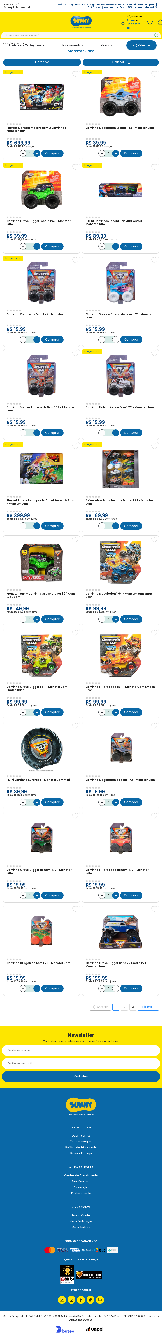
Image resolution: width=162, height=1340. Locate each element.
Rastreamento (81, 1193)
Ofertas (144, 45)
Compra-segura (81, 1141)
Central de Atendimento (81, 1175)
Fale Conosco (81, 1181)
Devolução (81, 1187)
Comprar (52, 153)
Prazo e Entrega (81, 1153)
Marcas (106, 45)
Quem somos (81, 1136)
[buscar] (156, 35)
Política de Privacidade (81, 1147)
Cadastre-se (134, 26)
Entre (130, 20)
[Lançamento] (41, 119)
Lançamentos (72, 45)
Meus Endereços (81, 1221)
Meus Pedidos (81, 1227)
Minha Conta (81, 1215)
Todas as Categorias (26, 45)
